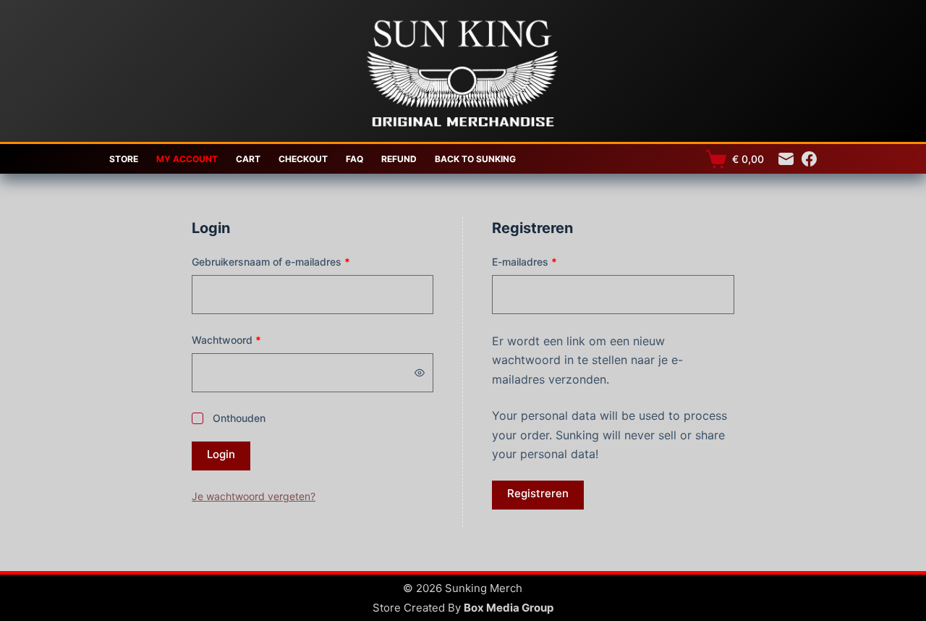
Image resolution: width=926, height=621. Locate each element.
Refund (399, 158)
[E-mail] (786, 158)
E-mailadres (541, 261)
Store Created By (463, 607)
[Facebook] (809, 158)
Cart (248, 158)
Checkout (303, 158)
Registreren (538, 493)
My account (187, 158)
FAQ (354, 158)
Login (221, 454)
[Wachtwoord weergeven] (420, 373)
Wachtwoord (243, 339)
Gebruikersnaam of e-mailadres (287, 261)
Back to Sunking (475, 158)
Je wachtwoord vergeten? (253, 496)
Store (123, 158)
